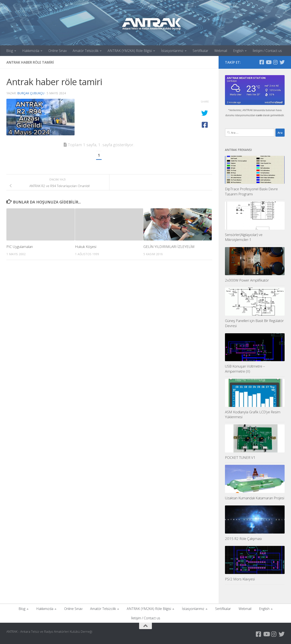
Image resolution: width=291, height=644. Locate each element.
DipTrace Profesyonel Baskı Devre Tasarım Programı (251, 191)
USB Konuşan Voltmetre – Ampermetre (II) (245, 369)
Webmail (220, 50)
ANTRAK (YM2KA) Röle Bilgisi (130, 50)
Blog (9, 50)
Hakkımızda (30, 50)
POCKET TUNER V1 (240, 457)
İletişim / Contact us (267, 50)
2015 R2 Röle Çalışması (243, 538)
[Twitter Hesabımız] (282, 62)
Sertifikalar (200, 50)
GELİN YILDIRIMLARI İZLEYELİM (168, 246)
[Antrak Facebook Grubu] (261, 62)
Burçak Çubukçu (30, 93)
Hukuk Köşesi (85, 246)
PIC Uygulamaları (19, 246)
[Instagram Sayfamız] (275, 62)
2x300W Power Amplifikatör (247, 280)
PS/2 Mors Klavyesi (240, 579)
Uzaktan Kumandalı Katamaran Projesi (254, 497)
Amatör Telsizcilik (85, 50)
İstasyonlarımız (172, 50)
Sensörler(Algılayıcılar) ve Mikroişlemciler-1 (243, 237)
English (238, 50)
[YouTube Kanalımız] (268, 62)
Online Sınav (57, 50)
